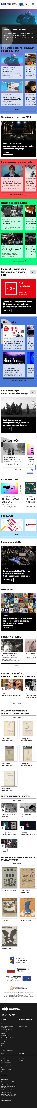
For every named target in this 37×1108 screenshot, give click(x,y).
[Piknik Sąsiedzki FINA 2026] (18, 17)
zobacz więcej (17, 717)
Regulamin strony (5, 1079)
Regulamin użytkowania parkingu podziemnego (8, 1087)
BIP (2, 1067)
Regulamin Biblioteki (6, 1100)
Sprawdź (6, 152)
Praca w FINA (4, 1071)
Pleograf (3, 1023)
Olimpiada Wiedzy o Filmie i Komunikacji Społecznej (7, 1038)
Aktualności (21, 1023)
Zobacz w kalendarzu (17, 380)
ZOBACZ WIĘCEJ (17, 703)
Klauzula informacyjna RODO (7, 1081)
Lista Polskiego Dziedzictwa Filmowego (7, 1026)
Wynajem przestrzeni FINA (7, 1050)
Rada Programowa (5, 1060)
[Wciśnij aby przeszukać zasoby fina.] (27, 4)
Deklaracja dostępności (6, 1062)
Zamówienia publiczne (6, 1069)
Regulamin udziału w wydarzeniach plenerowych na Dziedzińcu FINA (9, 1095)
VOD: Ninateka (21, 1058)
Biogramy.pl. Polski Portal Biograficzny (7, 1030)
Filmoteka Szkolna (5, 1035)
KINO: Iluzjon (21, 1060)
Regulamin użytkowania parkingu (8, 1084)
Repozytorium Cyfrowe (6, 1045)
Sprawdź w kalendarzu (17, 194)
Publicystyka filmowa (23, 1026)
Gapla (2, 1043)
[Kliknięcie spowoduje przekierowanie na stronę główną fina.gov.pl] (9, 4)
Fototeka (3, 1041)
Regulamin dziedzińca (6, 1097)
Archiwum (3, 1033)
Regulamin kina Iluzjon (6, 1092)
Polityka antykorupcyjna (6, 1065)
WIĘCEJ (17, 665)
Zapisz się (7, 579)
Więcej (17, 109)
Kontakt (3, 1058)
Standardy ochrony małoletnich (8, 1089)
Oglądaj (6, 627)
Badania (3, 1048)
